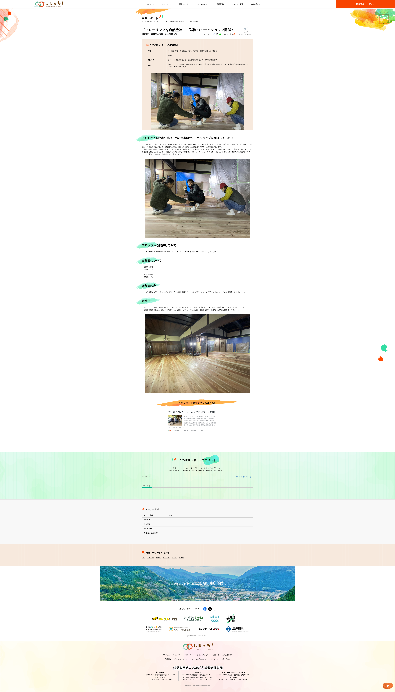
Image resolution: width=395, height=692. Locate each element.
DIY (143, 557)
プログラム (150, 4)
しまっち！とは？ (202, 4)
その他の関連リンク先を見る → (197, 636)
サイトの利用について (199, 659)
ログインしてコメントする (244, 477)
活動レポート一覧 (152, 21)
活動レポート (184, 4)
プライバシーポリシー (181, 659)
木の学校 (166, 557)
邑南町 (170, 55)
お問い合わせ (255, 4)
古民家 (158, 557)
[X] (217, 34)
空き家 (174, 557)
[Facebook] (214, 34)
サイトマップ (213, 659)
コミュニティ (166, 4)
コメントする (228, 34)
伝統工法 (150, 557)
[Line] (219, 34)
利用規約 (168, 659)
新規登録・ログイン (365, 4)
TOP (143, 21)
